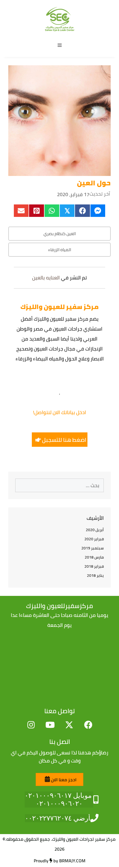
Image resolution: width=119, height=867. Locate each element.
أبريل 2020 (95, 529)
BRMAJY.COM (72, 860)
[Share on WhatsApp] (52, 210)
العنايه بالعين (46, 277)
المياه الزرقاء (59, 250)
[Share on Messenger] (97, 210)
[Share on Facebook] (82, 210)
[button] (59, 439)
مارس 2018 (94, 557)
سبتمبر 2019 (92, 548)
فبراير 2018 (94, 566)
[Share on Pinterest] (36, 210)
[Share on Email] (21, 210)
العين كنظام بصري (59, 234)
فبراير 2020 (94, 538)
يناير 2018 (95, 575)
